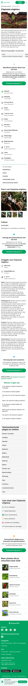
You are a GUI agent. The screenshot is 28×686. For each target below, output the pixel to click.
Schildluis (5, 437)
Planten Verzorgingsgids (19, 643)
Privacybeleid (4, 651)
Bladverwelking (6, 472)
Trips (3, 492)
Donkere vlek (6, 468)
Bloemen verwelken (8, 433)
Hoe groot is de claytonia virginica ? (12, 415)
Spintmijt (4, 441)
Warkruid (4, 461)
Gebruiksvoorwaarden (14, 651)
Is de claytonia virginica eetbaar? (11, 418)
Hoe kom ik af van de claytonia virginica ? (13, 396)
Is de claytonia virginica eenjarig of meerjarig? (12, 387)
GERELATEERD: (13, 377)
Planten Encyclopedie (6, 6)
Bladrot (4, 464)
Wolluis (4, 445)
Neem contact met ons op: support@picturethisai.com (8, 663)
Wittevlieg (5, 476)
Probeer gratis (20, 2)
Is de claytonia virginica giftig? (11, 391)
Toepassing (4, 645)
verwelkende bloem (8, 488)
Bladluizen (5, 449)
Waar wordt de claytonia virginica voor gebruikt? (13, 410)
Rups (3, 480)
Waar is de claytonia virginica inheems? (13, 400)
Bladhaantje (5, 457)
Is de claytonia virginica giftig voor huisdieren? (12, 405)
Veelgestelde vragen (6, 660)
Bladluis (4, 453)
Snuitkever (5, 484)
